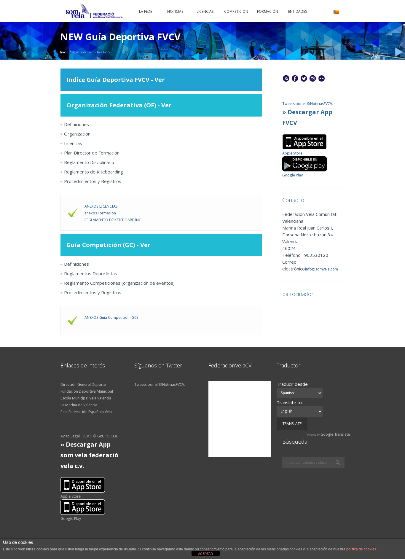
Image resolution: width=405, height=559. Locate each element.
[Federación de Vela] (94, 12)
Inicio (64, 52)
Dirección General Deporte (83, 384)
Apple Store (292, 153)
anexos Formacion (100, 213)
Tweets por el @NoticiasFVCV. (307, 103)
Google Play (292, 175)
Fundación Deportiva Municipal (86, 391)
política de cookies (361, 549)
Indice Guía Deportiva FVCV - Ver (116, 80)
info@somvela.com (321, 269)
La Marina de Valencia (78, 405)
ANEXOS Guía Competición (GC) (111, 317)
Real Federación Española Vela (86, 412)
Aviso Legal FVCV (74, 436)
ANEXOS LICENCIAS (101, 206)
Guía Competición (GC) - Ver (109, 245)
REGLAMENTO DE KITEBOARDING (112, 220)
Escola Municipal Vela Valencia (85, 398)
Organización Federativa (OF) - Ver (119, 105)
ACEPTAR (205, 553)
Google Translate (335, 434)
